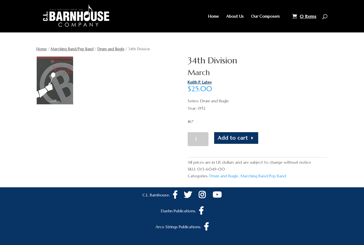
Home (213, 16)
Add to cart (233, 137)
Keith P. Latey (200, 82)
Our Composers (265, 16)
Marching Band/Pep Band (72, 49)
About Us (235, 16)
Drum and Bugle (111, 49)
